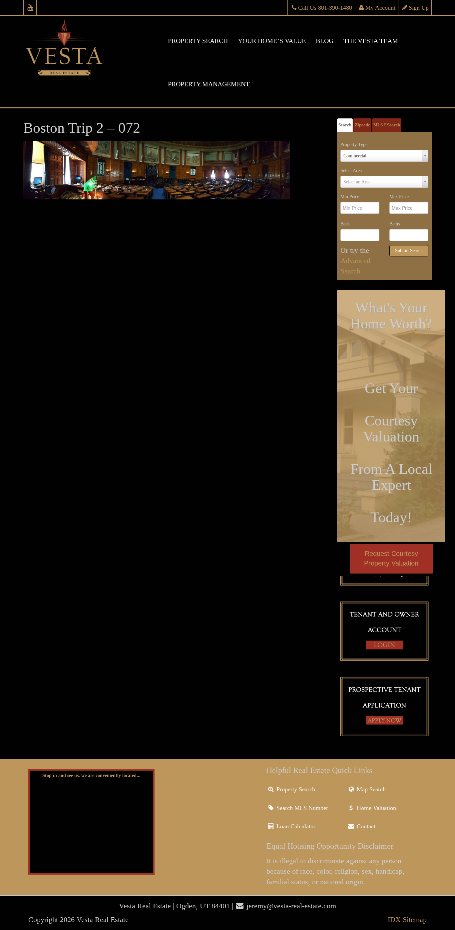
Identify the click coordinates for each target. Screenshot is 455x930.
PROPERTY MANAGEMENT (208, 84)
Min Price (349, 196)
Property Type (353, 144)
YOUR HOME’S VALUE (272, 40)
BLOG (324, 40)
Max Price (399, 196)
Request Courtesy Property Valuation (391, 558)
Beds (344, 223)
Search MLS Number (301, 808)
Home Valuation (375, 808)
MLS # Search (386, 124)
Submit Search (409, 250)
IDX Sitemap (407, 919)
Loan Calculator (295, 826)
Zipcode (362, 124)
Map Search (370, 789)
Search (344, 124)
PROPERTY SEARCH (198, 40)
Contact (365, 826)
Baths (394, 223)
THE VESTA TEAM (370, 40)
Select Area (351, 170)
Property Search (295, 789)
